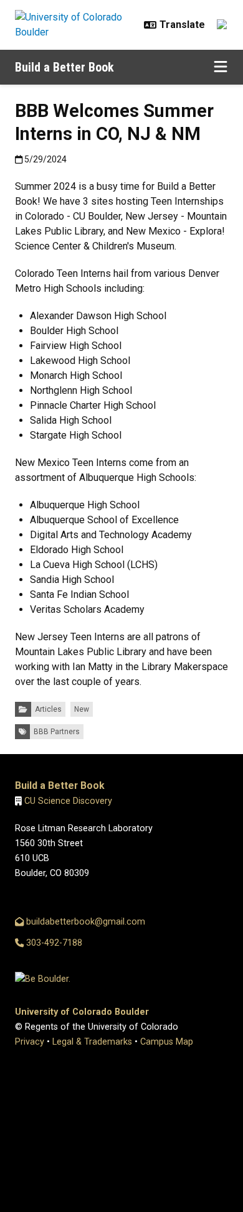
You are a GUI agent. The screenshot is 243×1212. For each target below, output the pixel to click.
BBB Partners (57, 731)
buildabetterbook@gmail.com (84, 921)
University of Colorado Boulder (82, 1012)
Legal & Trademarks (92, 1042)
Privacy (29, 1042)
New (81, 709)
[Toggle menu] (220, 67)
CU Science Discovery (68, 801)
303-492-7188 (53, 943)
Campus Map (166, 1042)
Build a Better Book (64, 67)
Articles (48, 709)
